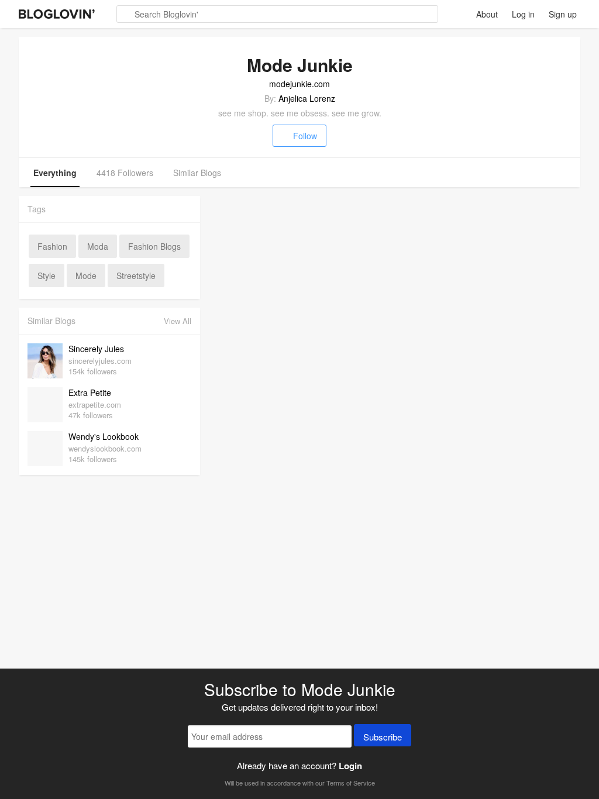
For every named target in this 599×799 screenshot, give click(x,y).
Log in (523, 14)
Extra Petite (89, 392)
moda (97, 246)
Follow (305, 136)
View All (177, 320)
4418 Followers (125, 172)
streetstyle (136, 275)
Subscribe (382, 737)
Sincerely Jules (96, 348)
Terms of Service (350, 782)
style (46, 275)
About (487, 14)
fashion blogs (154, 246)
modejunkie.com (299, 83)
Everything (55, 172)
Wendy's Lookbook (103, 436)
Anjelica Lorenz (306, 98)
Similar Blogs (197, 172)
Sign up (563, 14)
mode (86, 275)
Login (350, 765)
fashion (52, 246)
